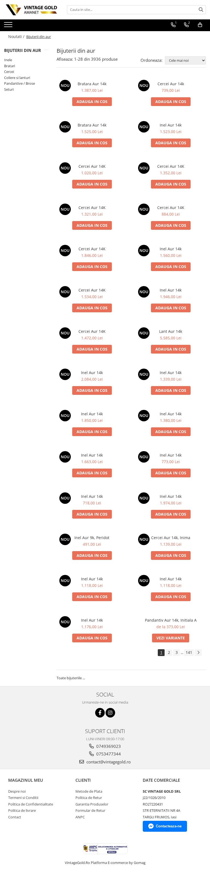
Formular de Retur (90, 810)
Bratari (9, 65)
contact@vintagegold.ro (108, 762)
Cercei (9, 71)
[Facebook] (100, 713)
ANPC (80, 817)
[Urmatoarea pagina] (198, 652)
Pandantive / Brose (19, 83)
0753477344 (108, 754)
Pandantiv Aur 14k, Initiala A (171, 620)
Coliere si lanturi (17, 77)
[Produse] (9, 26)
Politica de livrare (22, 810)
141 (189, 652)
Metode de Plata (88, 791)
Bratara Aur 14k (92, 83)
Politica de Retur (88, 797)
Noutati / (16, 36)
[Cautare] (201, 9)
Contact (14, 817)
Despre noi (17, 791)
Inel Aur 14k (171, 125)
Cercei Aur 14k (171, 83)
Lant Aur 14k (170, 331)
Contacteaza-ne (169, 826)
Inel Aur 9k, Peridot (91, 537)
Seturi (9, 89)
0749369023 (108, 746)
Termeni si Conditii (23, 797)
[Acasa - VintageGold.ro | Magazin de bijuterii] (31, 9)
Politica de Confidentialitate (30, 804)
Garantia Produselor (91, 804)
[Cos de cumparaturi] (200, 24)
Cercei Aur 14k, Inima (170, 537)
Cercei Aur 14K (92, 166)
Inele (8, 59)
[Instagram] (110, 713)
